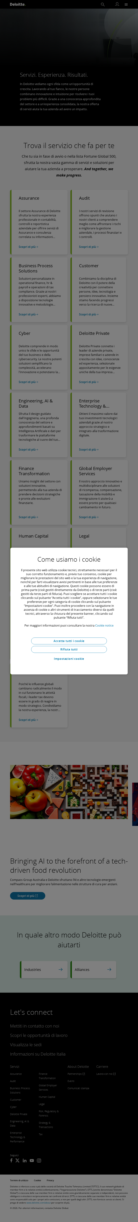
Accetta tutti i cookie (69, 641)
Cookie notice (104, 625)
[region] (69, 611)
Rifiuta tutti (68, 649)
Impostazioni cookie (69, 659)
